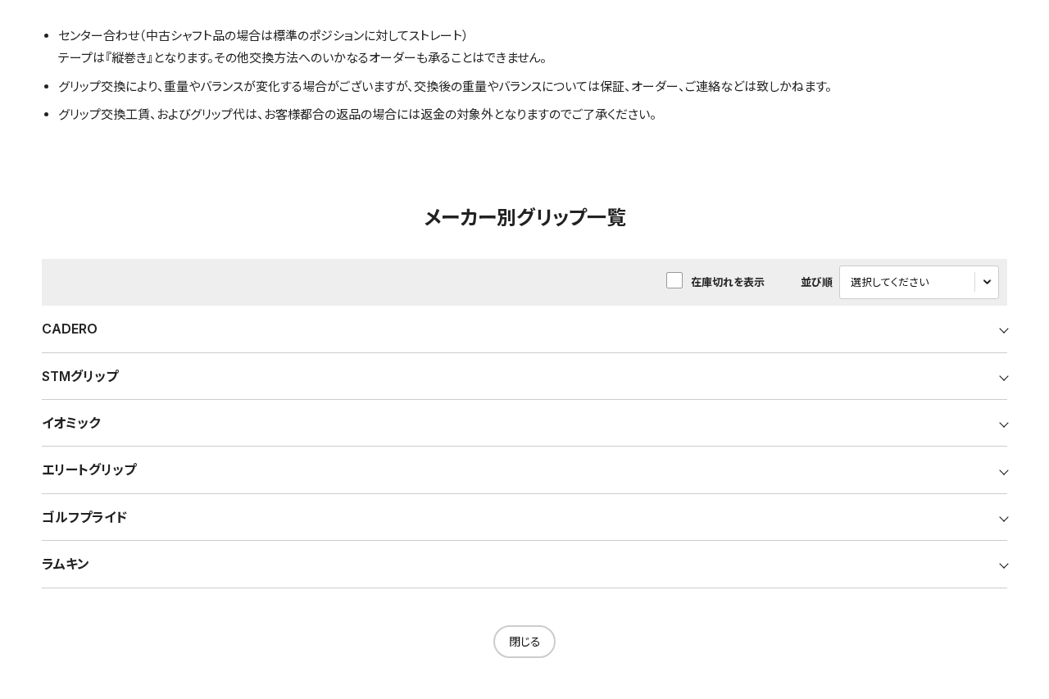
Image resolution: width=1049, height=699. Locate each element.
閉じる (525, 641)
